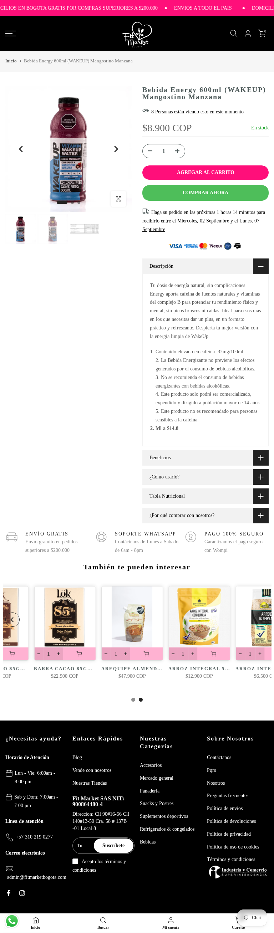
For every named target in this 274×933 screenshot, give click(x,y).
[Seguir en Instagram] (22, 893)
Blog (77, 757)
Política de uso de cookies (233, 847)
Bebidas (148, 842)
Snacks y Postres (156, 803)
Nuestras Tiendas (89, 783)
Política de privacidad (229, 834)
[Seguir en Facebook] (8, 893)
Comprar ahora (205, 192)
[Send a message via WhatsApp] (12, 921)
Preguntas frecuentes (227, 795)
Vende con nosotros (91, 770)
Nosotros (216, 783)
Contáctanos (219, 757)
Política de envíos (225, 808)
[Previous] (21, 149)
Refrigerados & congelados (167, 829)
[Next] (115, 149)
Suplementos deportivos (164, 816)
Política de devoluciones (231, 821)
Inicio (11, 60)
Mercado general (156, 778)
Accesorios (151, 765)
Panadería (149, 791)
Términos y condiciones (231, 859)
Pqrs (211, 770)
